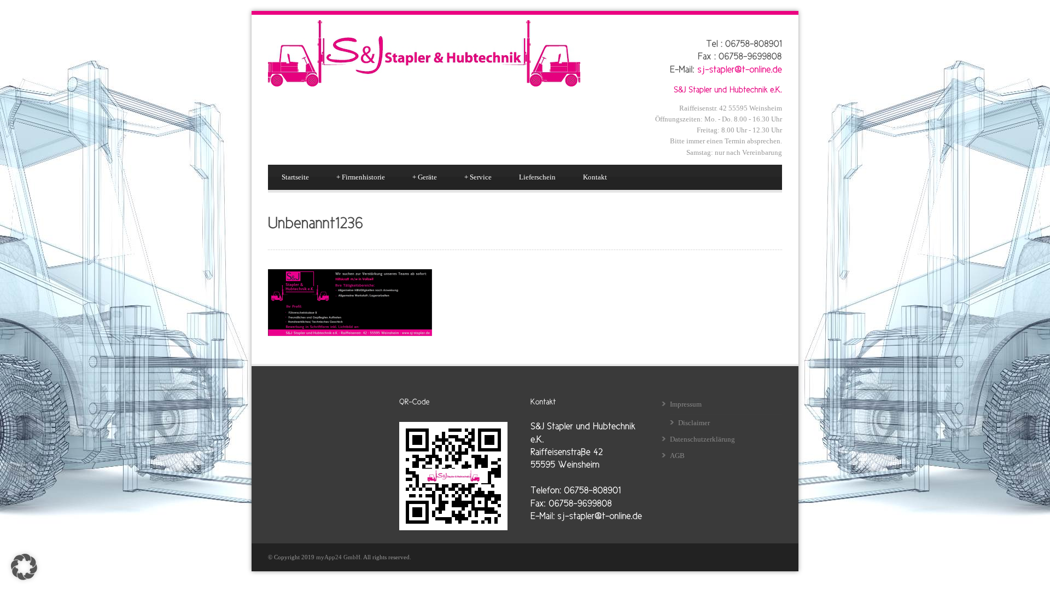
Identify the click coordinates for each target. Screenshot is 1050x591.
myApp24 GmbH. (339, 557)
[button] (24, 567)
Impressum (686, 404)
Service (478, 177)
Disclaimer (694, 423)
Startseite (295, 177)
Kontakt (595, 177)
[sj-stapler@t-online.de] (739, 68)
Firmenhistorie (360, 177)
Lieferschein (537, 177)
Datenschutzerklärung (702, 439)
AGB (677, 455)
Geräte (424, 177)
